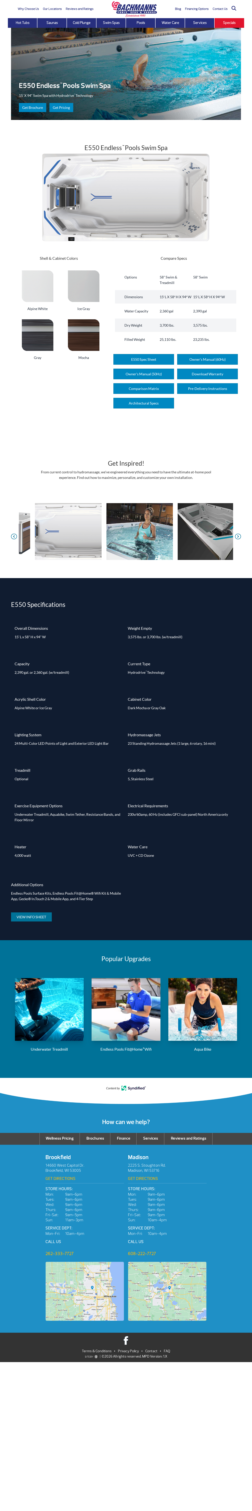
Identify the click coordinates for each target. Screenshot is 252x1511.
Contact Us (220, 9)
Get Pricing (61, 107)
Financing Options (197, 9)
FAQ (167, 1351)
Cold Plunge (82, 23)
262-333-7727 (59, 1253)
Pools (141, 23)
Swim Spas (111, 23)
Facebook (126, 1340)
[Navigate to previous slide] (14, 536)
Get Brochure (32, 107)
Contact (151, 1351)
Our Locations (52, 9)
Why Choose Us (28, 9)
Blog (178, 9)
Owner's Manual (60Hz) (207, 359)
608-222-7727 (142, 1253)
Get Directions (60, 1178)
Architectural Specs (144, 403)
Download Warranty (207, 374)
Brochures (95, 1138)
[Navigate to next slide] (238, 536)
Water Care (170, 23)
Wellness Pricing (60, 1138)
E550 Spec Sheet (143, 359)
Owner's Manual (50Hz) (144, 374)
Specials (229, 23)
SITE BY (89, 1356)
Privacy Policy (128, 1351)
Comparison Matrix (144, 388)
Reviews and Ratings (80, 9)
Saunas (52, 23)
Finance (123, 1138)
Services (200, 23)
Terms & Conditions (97, 1351)
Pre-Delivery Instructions (207, 388)
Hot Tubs (23, 23)
